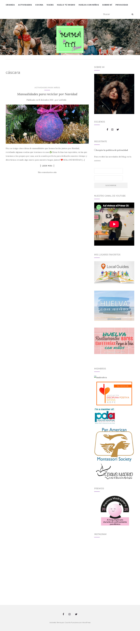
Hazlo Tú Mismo (66, 5)
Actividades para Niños (47, 87)
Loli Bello (62, 100)
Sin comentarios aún (47, 172)
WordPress (86, 622)
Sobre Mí (107, 5)
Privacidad (122, 5)
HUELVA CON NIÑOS (89, 5)
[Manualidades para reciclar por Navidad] (47, 124)
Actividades (25, 5)
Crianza (10, 5)
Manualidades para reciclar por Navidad (47, 94)
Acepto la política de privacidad (112, 150)
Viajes (50, 5)
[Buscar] (132, 14)
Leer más (47, 166)
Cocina (39, 5)
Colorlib (68, 622)
